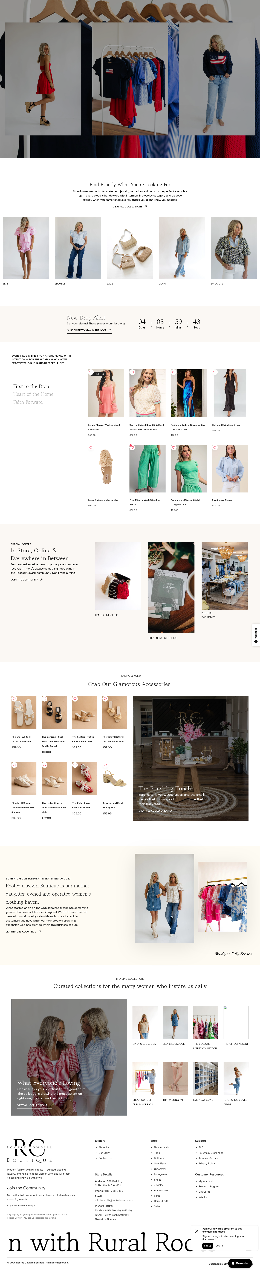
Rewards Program (209, 1186)
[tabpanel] (168, 441)
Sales (157, 1206)
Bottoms (159, 1158)
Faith (157, 1195)
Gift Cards (204, 1191)
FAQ (201, 1147)
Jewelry (158, 1184)
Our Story (104, 1152)
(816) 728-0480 (113, 1190)
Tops (157, 1152)
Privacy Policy (207, 1163)
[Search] (226, 11)
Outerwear (160, 1168)
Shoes (157, 1179)
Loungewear (161, 1174)
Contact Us (105, 1158)
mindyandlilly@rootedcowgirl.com (114, 1200)
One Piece (160, 1163)
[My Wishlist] (241, 11)
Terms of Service (208, 1158)
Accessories (161, 1190)
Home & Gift (161, 1200)
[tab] (47, 386)
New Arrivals (161, 1147)
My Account (206, 1181)
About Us (104, 1147)
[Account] (233, 11)
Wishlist (203, 1197)
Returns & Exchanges (211, 1152)
